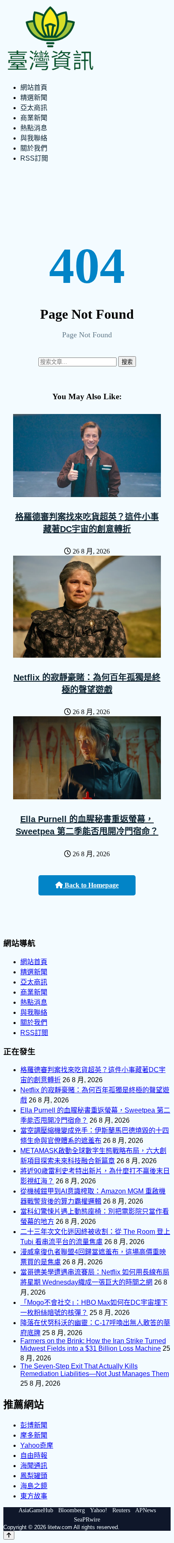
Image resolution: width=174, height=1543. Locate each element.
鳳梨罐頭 (33, 1475)
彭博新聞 (33, 1425)
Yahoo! (98, 1510)
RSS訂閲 (34, 158)
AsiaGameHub (36, 1510)
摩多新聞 (33, 1435)
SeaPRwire (87, 1519)
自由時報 (33, 1455)
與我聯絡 (33, 138)
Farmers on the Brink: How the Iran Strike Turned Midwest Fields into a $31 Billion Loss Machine (93, 1344)
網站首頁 (33, 87)
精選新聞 (33, 97)
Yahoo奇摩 (36, 1445)
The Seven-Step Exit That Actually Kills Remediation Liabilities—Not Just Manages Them (94, 1370)
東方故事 (33, 1496)
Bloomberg (71, 1510)
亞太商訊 (33, 107)
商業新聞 (33, 117)
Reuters (121, 1510)
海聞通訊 (33, 1465)
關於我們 (33, 148)
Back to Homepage (91, 885)
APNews (145, 1510)
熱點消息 (33, 128)
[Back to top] (8, 1535)
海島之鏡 (33, 1485)
